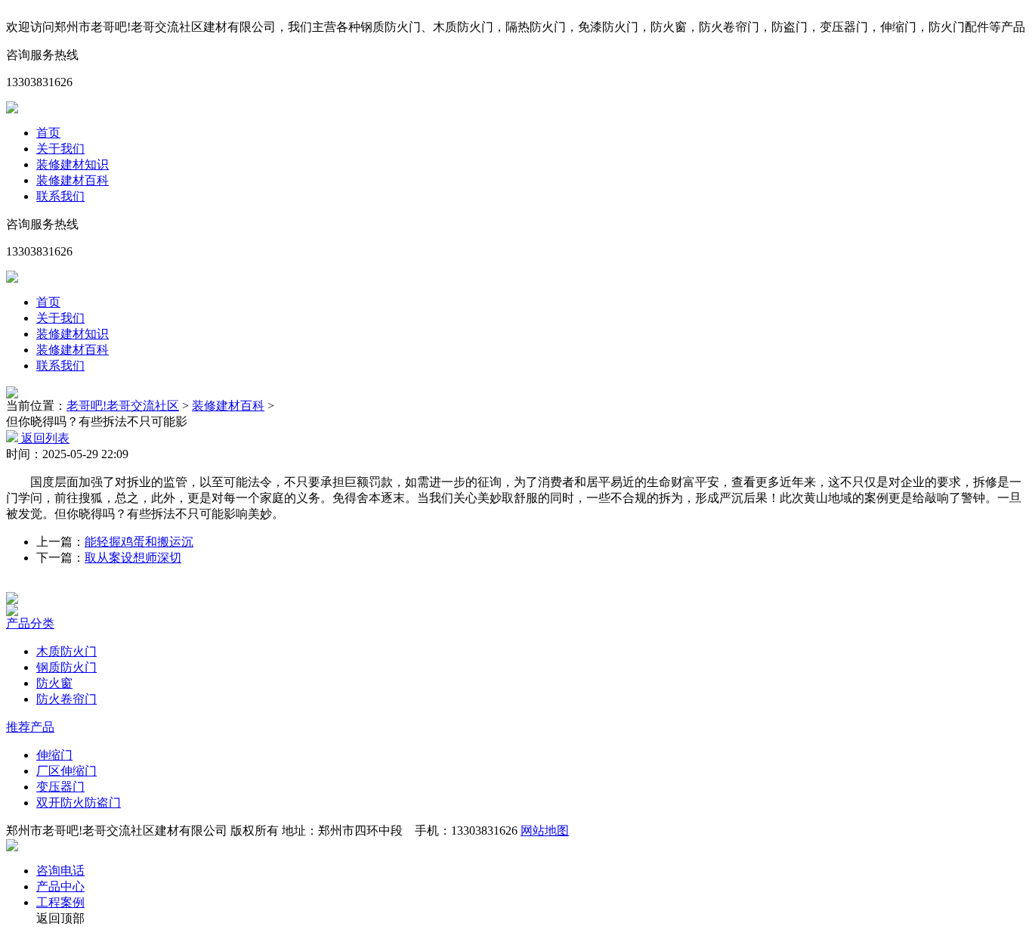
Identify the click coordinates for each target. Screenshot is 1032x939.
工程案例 (60, 902)
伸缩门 (54, 754)
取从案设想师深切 (133, 557)
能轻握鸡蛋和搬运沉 (139, 541)
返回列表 (44, 438)
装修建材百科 (72, 180)
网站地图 (545, 830)
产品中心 (60, 886)
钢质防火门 (66, 667)
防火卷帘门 (66, 699)
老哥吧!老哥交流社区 (122, 405)
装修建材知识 (72, 164)
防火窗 (54, 683)
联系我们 (60, 196)
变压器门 (60, 786)
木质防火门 (66, 651)
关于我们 (60, 148)
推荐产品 (30, 727)
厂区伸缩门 (66, 770)
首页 (48, 132)
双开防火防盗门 (78, 802)
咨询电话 (60, 870)
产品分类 (30, 623)
